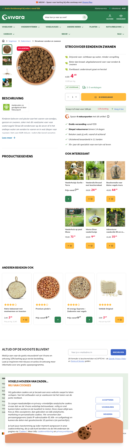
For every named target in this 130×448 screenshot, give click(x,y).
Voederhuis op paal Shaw (73, 230)
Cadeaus (8, 34)
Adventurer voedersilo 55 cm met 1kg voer (115, 230)
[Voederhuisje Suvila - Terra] (74, 170)
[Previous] (19, 68)
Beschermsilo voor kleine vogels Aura (114, 183)
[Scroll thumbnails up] (7, 47)
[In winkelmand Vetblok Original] (119, 320)
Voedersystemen (29, 27)
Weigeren (107, 414)
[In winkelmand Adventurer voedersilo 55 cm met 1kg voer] (110, 246)
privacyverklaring (64, 431)
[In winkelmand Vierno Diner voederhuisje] (90, 246)
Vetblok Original (106, 309)
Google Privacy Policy (117, 358)
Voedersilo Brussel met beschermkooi (94, 183)
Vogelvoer (7, 27)
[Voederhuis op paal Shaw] (74, 217)
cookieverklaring (46, 431)
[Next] (53, 68)
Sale (119, 34)
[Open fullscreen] (36, 65)
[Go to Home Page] (3, 41)
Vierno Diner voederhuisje (91, 230)
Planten (93, 27)
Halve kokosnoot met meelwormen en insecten (15, 310)
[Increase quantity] (77, 97)
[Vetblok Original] (111, 287)
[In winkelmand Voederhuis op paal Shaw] (69, 246)
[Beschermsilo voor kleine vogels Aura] (115, 170)
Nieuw (65, 34)
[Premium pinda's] (48, 287)
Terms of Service (77, 361)
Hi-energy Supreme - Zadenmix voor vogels (76, 310)
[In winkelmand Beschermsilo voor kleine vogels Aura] (110, 199)
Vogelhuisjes (52, 27)
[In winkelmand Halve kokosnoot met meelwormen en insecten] (24, 320)
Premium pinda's (43, 309)
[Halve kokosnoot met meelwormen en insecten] (16, 287)
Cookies (23, 431)
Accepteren (107, 400)
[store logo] (13, 17)
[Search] (84, 17)
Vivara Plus (87, 2)
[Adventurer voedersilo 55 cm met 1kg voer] (115, 217)
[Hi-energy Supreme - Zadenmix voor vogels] (79, 287)
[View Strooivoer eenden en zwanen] (7, 49)
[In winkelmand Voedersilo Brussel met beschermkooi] (90, 199)
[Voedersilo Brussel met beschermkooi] (95, 170)
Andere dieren (74, 27)
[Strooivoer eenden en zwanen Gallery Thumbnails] (7, 65)
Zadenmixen (26, 41)
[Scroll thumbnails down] (7, 84)
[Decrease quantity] (67, 97)
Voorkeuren (108, 407)
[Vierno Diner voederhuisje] (95, 217)
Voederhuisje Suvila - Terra (74, 183)
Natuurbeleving (113, 27)
